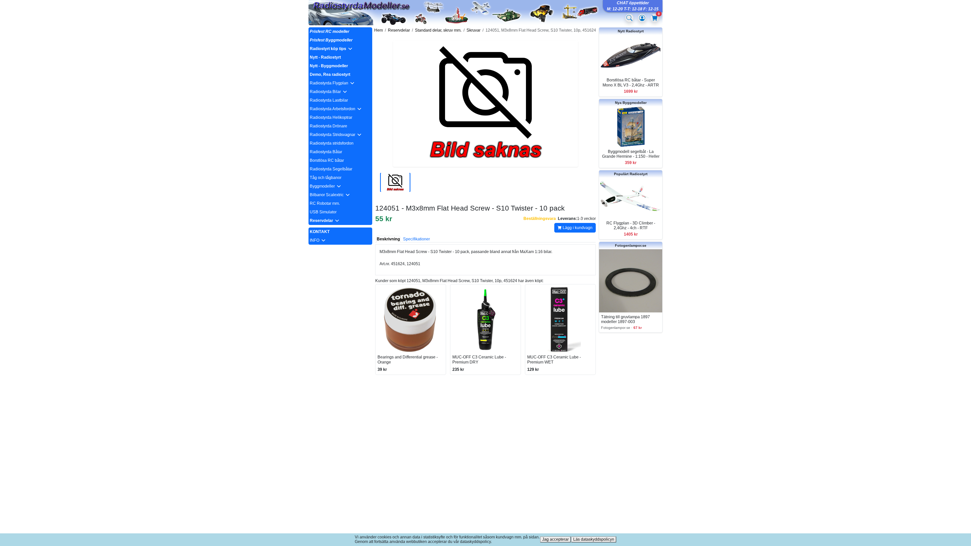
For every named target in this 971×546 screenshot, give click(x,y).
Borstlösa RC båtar (327, 160)
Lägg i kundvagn (577, 227)
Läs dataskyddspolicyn (593, 539)
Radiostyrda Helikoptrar (331, 117)
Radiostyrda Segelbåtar (331, 169)
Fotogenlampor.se (630, 245)
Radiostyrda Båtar (326, 152)
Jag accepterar (555, 539)
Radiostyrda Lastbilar (329, 100)
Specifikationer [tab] (416, 239)
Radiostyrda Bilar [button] (326, 91)
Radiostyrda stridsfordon (332, 143)
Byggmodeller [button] (323, 186)
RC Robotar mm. (325, 203)
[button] (340, 49)
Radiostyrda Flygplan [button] (330, 83)
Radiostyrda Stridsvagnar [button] (333, 134)
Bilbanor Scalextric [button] (328, 195)
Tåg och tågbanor (325, 177)
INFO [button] (315, 240)
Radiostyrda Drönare (328, 126)
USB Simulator (323, 212)
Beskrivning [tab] (388, 239)
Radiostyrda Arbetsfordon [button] (333, 109)
